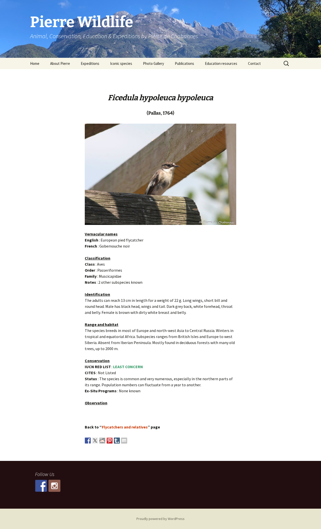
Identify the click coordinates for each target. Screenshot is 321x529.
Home (34, 63)
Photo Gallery (153, 63)
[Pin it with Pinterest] (110, 441)
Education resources (221, 63)
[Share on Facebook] (88, 441)
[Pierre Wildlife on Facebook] (41, 486)
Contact (254, 63)
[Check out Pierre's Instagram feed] (54, 486)
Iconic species (121, 63)
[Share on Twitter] (95, 441)
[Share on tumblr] (117, 441)
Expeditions (90, 63)
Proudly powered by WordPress (160, 518)
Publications (184, 63)
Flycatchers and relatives (125, 426)
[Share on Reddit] (102, 441)
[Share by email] (124, 441)
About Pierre (60, 63)
